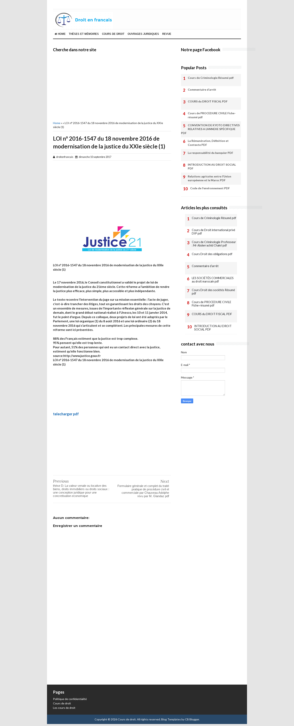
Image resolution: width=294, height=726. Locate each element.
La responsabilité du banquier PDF (210, 152)
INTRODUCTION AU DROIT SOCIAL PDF (212, 166)
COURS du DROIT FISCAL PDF (208, 101)
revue (166, 33)
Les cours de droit (64, 707)
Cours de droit (62, 703)
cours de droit (113, 33)
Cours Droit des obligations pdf (212, 254)
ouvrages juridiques (143, 33)
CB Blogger (192, 719)
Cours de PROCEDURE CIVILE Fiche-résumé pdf (212, 115)
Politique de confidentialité (70, 699)
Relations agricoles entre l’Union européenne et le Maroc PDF (209, 178)
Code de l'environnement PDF (210, 188)
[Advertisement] (112, 86)
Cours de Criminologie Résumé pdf (211, 77)
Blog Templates (171, 719)
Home (61, 33)
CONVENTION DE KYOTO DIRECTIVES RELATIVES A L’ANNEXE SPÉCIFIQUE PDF (210, 129)
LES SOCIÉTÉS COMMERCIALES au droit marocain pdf (213, 279)
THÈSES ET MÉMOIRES (84, 33)
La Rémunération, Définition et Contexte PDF (208, 142)
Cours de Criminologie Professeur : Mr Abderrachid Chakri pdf (214, 243)
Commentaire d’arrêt (202, 89)
